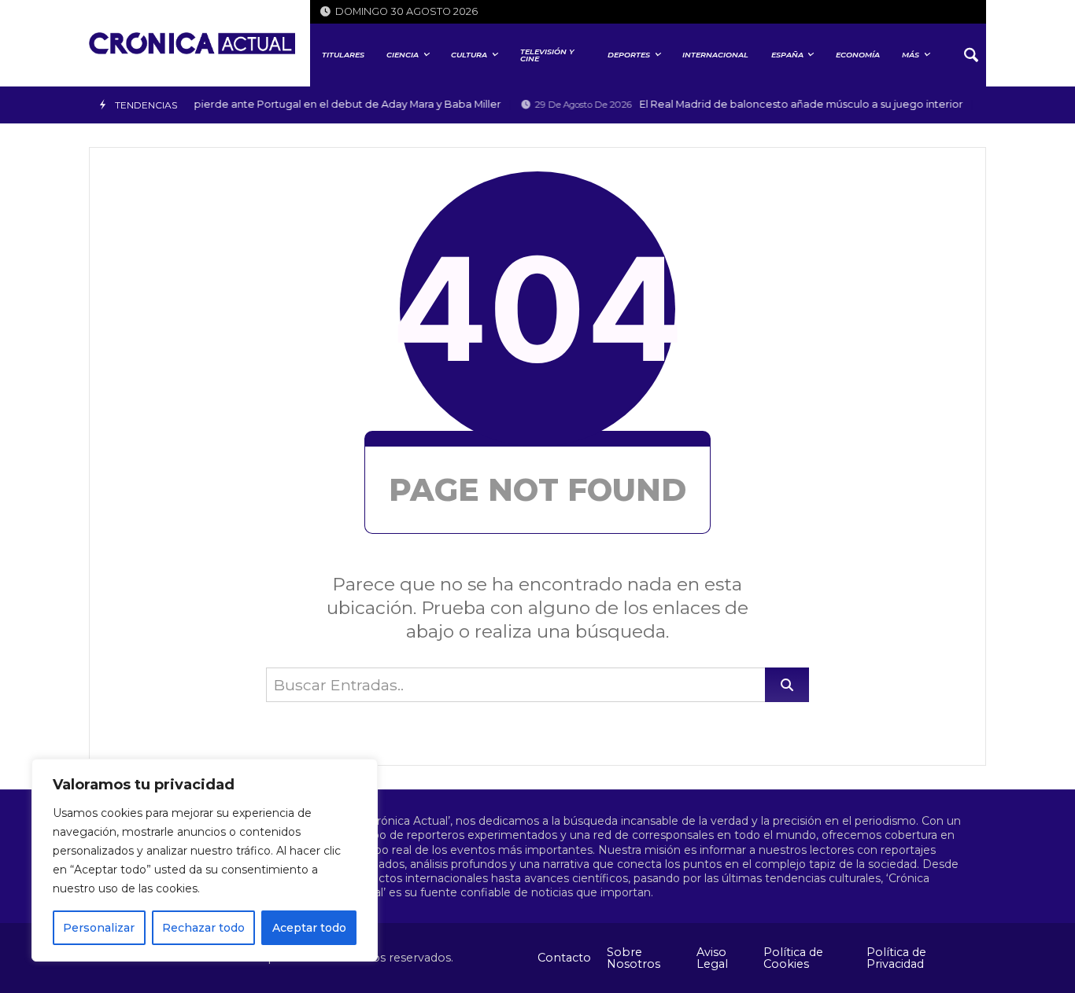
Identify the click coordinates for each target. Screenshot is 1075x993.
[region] (204, 860)
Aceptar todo (309, 928)
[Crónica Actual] (192, 42)
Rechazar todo (203, 928)
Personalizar (99, 928)
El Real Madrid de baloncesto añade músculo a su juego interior (742, 104)
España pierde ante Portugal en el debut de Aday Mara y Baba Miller (268, 104)
